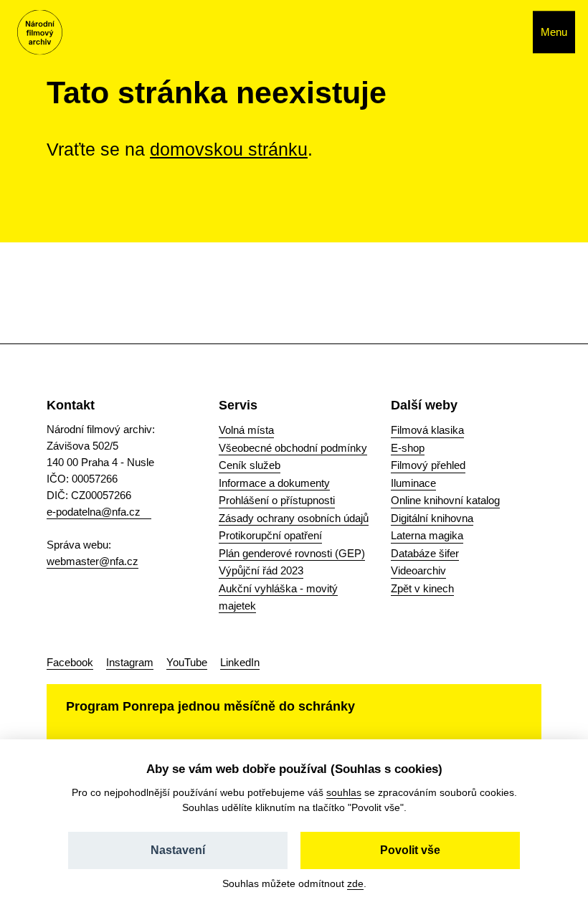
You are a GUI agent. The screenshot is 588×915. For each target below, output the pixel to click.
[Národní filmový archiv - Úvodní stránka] (39, 32)
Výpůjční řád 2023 (261, 570)
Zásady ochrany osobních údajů (294, 518)
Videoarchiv (418, 570)
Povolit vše (410, 850)
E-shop (408, 448)
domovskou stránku (229, 149)
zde (355, 883)
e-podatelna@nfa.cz (94, 512)
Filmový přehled (428, 465)
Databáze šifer (425, 553)
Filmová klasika (427, 430)
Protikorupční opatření (270, 535)
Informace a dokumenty (274, 483)
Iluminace (413, 483)
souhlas (343, 792)
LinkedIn (240, 662)
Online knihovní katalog (445, 500)
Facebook (70, 662)
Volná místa (246, 430)
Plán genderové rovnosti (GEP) (292, 553)
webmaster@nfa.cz (92, 561)
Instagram (129, 662)
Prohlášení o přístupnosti (277, 500)
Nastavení (178, 850)
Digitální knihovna (432, 518)
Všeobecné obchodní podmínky (293, 448)
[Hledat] (506, 32)
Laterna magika (427, 535)
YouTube (186, 662)
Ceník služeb (249, 465)
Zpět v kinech (422, 588)
